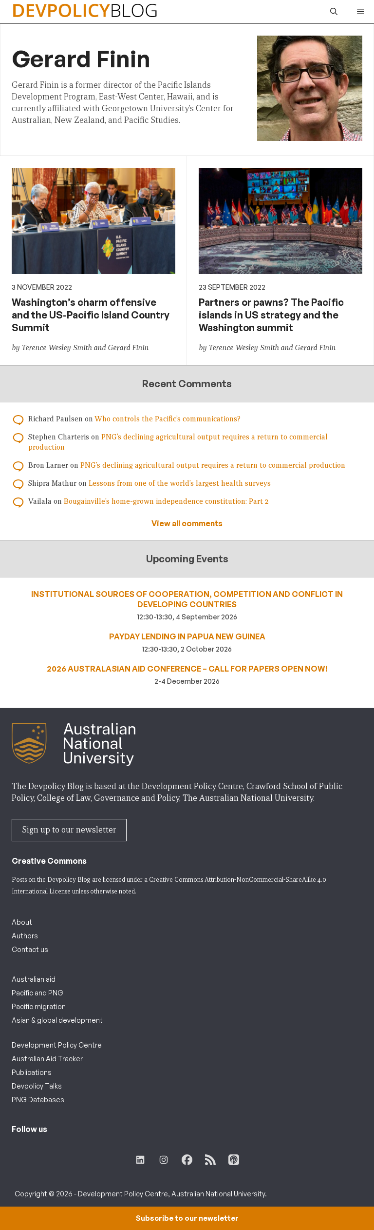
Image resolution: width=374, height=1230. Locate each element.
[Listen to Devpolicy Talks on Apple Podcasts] (233, 1159)
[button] (333, 11)
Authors (25, 936)
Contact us (30, 949)
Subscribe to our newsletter (187, 1218)
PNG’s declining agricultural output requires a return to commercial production (212, 465)
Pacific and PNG (37, 993)
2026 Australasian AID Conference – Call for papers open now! (187, 669)
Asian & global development (57, 1020)
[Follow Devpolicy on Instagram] (163, 1159)
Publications (32, 1072)
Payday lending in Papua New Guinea (187, 636)
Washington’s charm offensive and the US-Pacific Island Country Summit (90, 315)
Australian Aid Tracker (47, 1058)
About (22, 922)
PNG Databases (38, 1099)
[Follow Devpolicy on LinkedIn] (140, 1159)
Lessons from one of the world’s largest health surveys (180, 483)
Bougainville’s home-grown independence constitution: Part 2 (166, 501)
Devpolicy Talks (37, 1086)
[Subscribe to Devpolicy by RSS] (210, 1159)
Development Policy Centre (57, 1045)
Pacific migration (39, 1006)
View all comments (187, 523)
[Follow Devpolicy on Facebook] (187, 1159)
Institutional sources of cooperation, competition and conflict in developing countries (187, 599)
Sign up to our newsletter (69, 830)
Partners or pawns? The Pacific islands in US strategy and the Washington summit (271, 315)
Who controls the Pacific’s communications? (167, 419)
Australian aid (34, 979)
